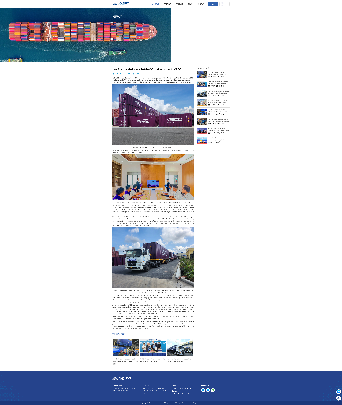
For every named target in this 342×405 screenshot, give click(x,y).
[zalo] (203, 390)
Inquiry (213, 4)
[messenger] (208, 390)
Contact (201, 4)
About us (155, 4)
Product (179, 4)
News (190, 4)
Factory (167, 4)
